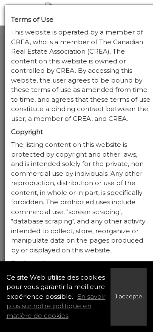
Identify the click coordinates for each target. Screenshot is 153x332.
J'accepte (128, 296)
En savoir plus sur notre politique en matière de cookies (55, 306)
